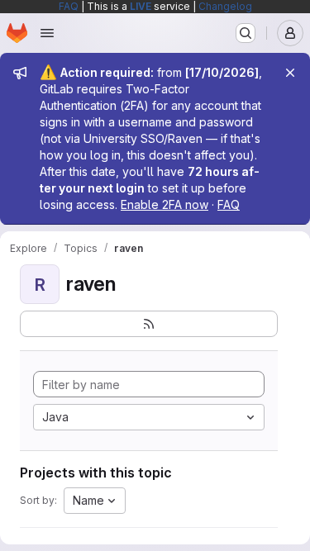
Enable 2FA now (164, 204)
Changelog (225, 6)
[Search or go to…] (245, 33)
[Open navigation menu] (47, 33)
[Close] (290, 73)
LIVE (140, 6)
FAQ (69, 6)
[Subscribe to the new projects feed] (149, 324)
